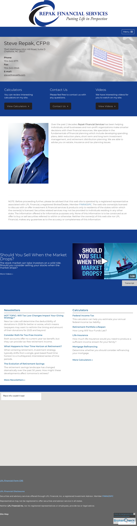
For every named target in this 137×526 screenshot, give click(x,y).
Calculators (80, 310)
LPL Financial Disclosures (12, 491)
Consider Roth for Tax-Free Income (23, 335)
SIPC (89, 204)
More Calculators (83, 360)
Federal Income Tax (83, 315)
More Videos (6, 274)
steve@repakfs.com (14, 75)
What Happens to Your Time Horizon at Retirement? (33, 346)
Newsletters (12, 310)
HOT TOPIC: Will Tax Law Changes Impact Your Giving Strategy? (33, 316)
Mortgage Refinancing (85, 346)
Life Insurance (80, 335)
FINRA (82, 204)
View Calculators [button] (17, 106)
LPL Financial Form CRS (11, 480)
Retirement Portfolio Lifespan (89, 327)
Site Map (4, 514)
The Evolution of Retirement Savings (24, 363)
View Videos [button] (105, 106)
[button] (128, 31)
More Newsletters (14, 380)
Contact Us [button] (59, 106)
